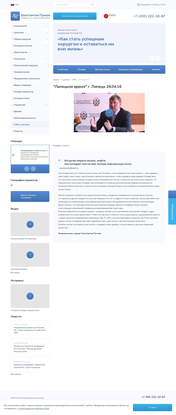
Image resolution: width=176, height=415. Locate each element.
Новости (18, 131)
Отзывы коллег (22, 98)
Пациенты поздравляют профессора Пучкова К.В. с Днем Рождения (29, 365)
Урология (19, 32)
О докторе (66, 80)
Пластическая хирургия (26, 65)
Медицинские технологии (27, 78)
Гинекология (20, 26)
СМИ (74, 80)
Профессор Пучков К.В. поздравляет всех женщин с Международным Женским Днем (29, 349)
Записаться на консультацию (75, 16)
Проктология (20, 52)
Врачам (18, 111)
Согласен (152, 407)
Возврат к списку (61, 145)
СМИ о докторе (22, 124)
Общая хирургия (22, 39)
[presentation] (26, 168)
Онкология (19, 58)
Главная (56, 80)
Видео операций (22, 85)
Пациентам (19, 104)
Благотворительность (25, 118)
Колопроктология (23, 45)
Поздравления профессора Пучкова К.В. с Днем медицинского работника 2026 (29, 330)
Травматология (21, 72)
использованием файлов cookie (34, 408)
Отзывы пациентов (23, 91)
